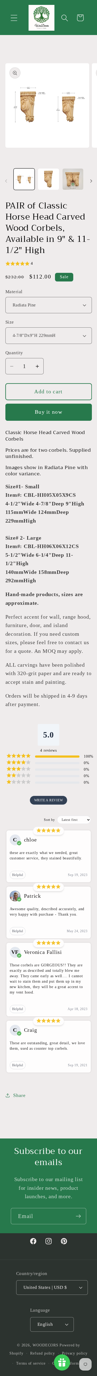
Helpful (17, 875)
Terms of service (31, 1363)
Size (9, 322)
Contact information (70, 1363)
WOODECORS (45, 1345)
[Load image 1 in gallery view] (24, 179)
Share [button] (19, 1095)
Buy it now (48, 412)
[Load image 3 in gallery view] (73, 179)
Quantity (14, 352)
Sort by (49, 820)
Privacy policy (75, 1353)
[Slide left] (6, 181)
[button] (14, 18)
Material (14, 291)
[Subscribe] (78, 1216)
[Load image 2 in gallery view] (48, 179)
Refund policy (42, 1353)
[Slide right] (91, 181)
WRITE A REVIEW (48, 800)
